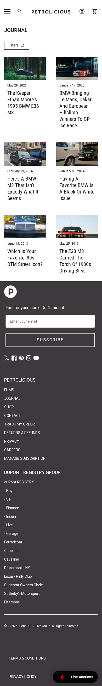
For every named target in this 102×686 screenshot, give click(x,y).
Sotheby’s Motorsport (22, 593)
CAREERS (12, 450)
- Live (8, 525)
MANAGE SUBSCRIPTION (25, 458)
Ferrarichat (13, 542)
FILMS (9, 390)
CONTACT (12, 416)
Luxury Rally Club (18, 576)
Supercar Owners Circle (23, 585)
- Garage (11, 533)
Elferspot (11, 602)
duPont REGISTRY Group (33, 626)
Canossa (11, 551)
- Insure (10, 516)
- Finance (11, 508)
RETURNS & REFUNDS (22, 433)
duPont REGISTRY (19, 482)
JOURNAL (12, 398)
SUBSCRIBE (50, 339)
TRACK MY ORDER (19, 424)
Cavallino (11, 559)
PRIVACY (11, 441)
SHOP (9, 407)
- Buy (8, 491)
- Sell (8, 499)
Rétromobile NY (17, 568)
